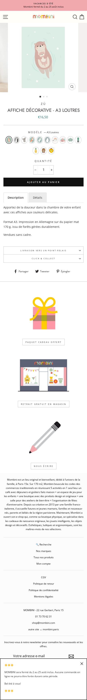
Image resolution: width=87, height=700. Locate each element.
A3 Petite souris (47, 139)
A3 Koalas (24, 139)
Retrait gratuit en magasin (43, 404)
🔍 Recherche (43, 544)
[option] (43, 5)
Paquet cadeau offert (43, 342)
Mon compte (43, 563)
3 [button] (47, 97)
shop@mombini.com (43, 622)
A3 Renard (32, 139)
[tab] (15, 198)
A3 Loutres (9, 139)
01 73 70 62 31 (43, 616)
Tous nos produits (44, 557)
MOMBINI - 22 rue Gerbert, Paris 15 (43, 610)
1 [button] (40, 97)
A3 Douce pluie (70, 139)
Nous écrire (43, 466)
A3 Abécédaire (55, 139)
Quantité (43, 161)
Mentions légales (43, 596)
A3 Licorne (40, 139)
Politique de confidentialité (43, 590)
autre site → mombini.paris (43, 629)
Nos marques (43, 551)
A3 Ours (43, 150)
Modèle (43, 132)
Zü (43, 104)
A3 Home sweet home (63, 139)
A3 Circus (51, 150)
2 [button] (44, 97)
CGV (43, 577)
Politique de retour (43, 583)
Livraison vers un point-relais (43, 250)
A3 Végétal (78, 139)
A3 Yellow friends (36, 150)
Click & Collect (43, 258)
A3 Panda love (17, 139)
